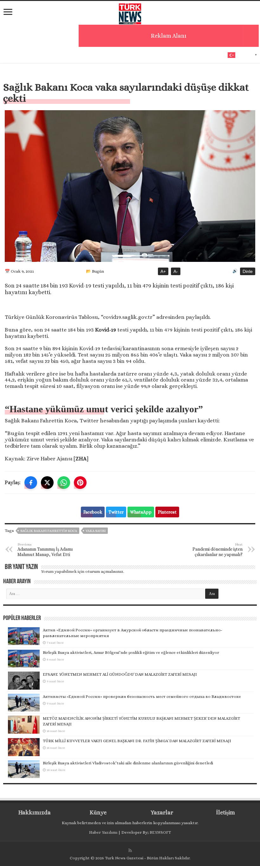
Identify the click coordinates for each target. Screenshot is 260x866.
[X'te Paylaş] (47, 482)
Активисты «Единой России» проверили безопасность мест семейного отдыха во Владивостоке (142, 696)
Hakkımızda (34, 812)
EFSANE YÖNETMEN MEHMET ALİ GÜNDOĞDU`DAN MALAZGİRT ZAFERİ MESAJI (120, 674)
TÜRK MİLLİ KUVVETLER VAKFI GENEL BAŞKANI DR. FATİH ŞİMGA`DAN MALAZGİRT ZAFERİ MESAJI (137, 740)
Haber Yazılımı (103, 832)
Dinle (248, 271)
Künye (98, 812)
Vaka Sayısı (96, 531)
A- (175, 271)
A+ (163, 271)
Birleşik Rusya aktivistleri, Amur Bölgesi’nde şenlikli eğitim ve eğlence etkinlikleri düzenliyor (131, 652)
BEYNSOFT (160, 832)
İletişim (225, 812)
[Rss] (130, 850)
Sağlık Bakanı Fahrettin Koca (48, 531)
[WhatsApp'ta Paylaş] (63, 482)
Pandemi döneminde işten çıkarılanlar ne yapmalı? (217, 549)
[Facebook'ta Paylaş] (30, 482)
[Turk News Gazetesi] (130, 12)
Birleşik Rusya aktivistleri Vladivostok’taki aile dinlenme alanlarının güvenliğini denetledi (128, 763)
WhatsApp (141, 512)
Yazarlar (162, 812)
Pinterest (167, 512)
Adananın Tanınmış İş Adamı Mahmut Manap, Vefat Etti (45, 549)
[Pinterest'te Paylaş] (80, 482)
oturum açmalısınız (104, 571)
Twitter (116, 512)
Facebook (92, 512)
